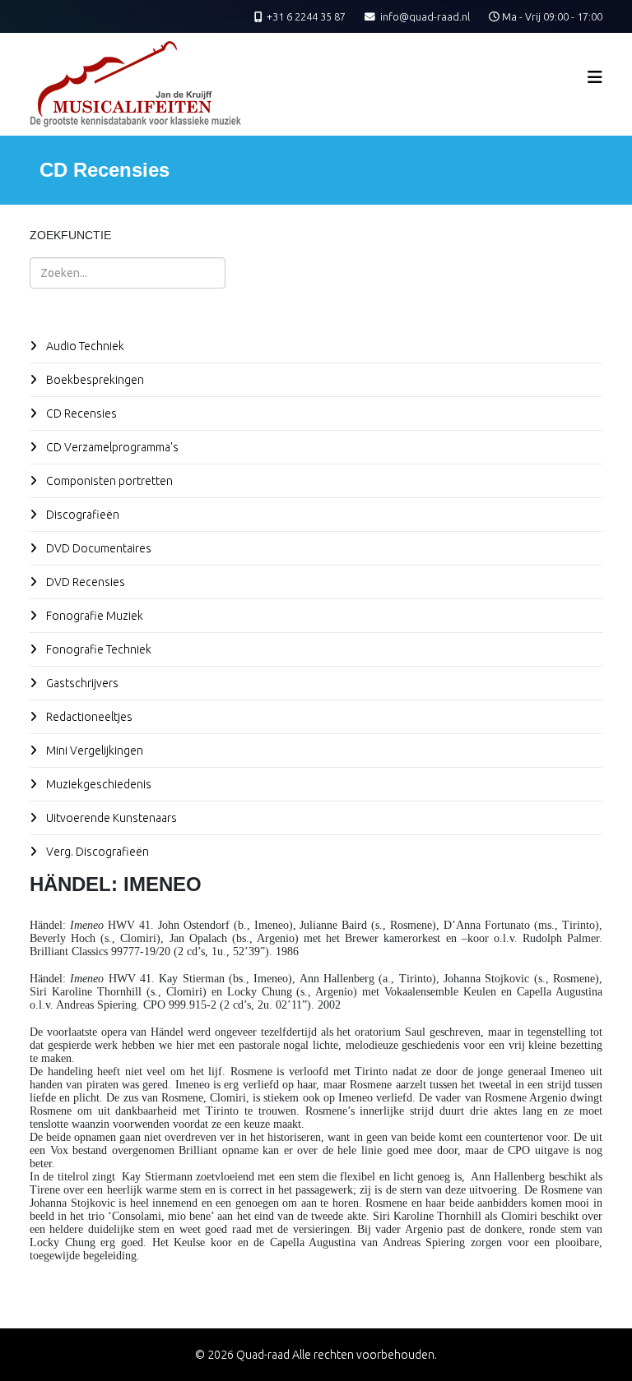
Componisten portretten (108, 480)
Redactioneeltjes (88, 716)
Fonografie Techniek (97, 649)
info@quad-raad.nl (425, 16)
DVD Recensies (84, 582)
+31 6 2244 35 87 (306, 16)
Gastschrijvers (81, 683)
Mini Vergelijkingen (93, 750)
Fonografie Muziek (93, 615)
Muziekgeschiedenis (97, 784)
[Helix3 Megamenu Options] (595, 77)
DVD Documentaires (97, 548)
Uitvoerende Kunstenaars (110, 817)
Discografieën (81, 514)
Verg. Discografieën (96, 851)
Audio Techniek (84, 346)
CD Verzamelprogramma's (111, 447)
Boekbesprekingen (94, 379)
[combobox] (127, 273)
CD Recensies (80, 413)
